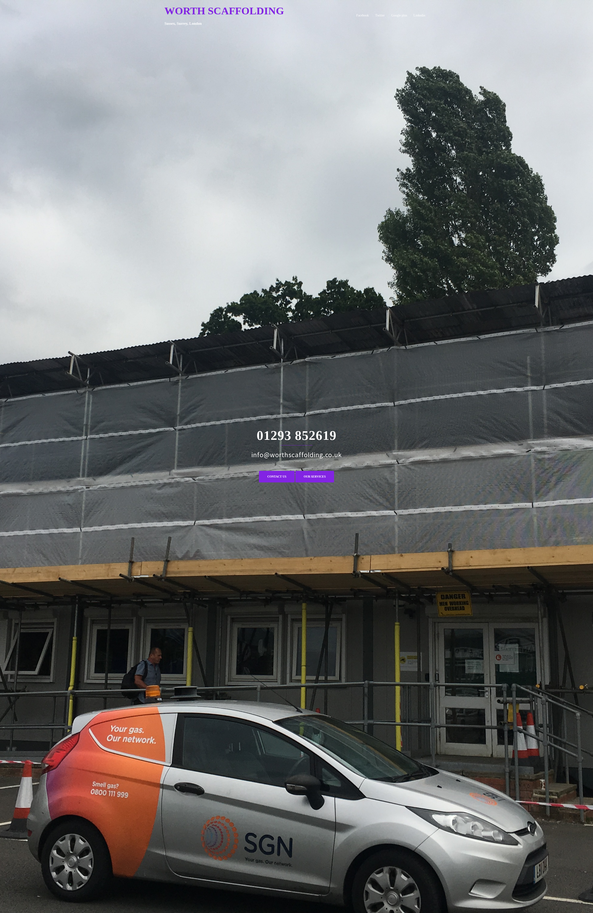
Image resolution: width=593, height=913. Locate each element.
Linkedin (419, 15)
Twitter (380, 15)
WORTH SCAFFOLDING (224, 11)
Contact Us (276, 476)
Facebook (362, 15)
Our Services (315, 476)
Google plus (399, 15)
